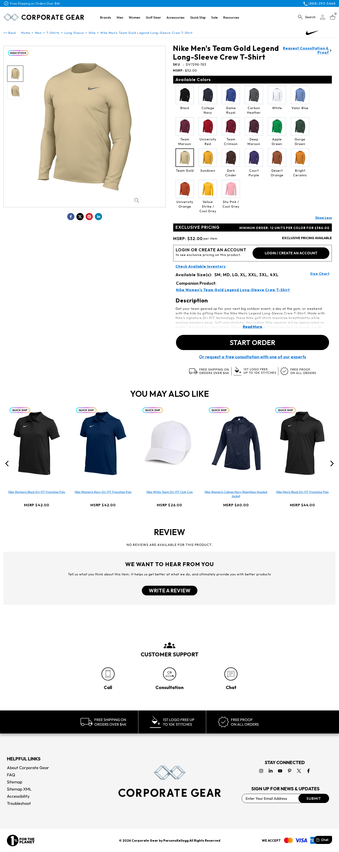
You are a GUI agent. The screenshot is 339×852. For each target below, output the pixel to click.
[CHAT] (231, 674)
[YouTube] (280, 771)
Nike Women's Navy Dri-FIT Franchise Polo (103, 492)
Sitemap (14, 782)
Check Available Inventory (200, 266)
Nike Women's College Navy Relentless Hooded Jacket (236, 494)
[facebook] (70, 216)
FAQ (11, 774)
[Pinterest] (289, 771)
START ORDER (252, 342)
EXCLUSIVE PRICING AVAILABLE (307, 238)
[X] (299, 771)
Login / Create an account (291, 253)
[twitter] (80, 216)
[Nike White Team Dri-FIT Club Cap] (169, 443)
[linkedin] (98, 216)
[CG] (43, 17)
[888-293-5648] (108, 674)
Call (108, 687)
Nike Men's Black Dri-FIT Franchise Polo (302, 492)
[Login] (322, 17)
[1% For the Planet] (21, 840)
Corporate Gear (145, 840)
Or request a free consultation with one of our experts (252, 357)
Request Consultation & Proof (306, 50)
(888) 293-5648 (322, 3)
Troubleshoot (19, 803)
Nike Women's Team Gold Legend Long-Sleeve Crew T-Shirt (233, 290)
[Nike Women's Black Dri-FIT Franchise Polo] (36, 443)
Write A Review (169, 590)
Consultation (169, 687)
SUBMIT (313, 798)
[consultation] (169, 674)
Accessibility (18, 796)
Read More (252, 326)
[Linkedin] (270, 771)
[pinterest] (89, 216)
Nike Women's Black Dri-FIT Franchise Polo (36, 492)
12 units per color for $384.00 (284, 228)
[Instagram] (261, 771)
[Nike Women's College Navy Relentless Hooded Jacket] (236, 443)
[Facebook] (308, 771)
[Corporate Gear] (169, 781)
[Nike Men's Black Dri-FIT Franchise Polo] (302, 443)
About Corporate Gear (28, 767)
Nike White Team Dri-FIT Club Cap (169, 492)
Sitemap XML (19, 789)
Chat (231, 687)
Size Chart (320, 274)
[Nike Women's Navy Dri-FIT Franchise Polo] (103, 443)
